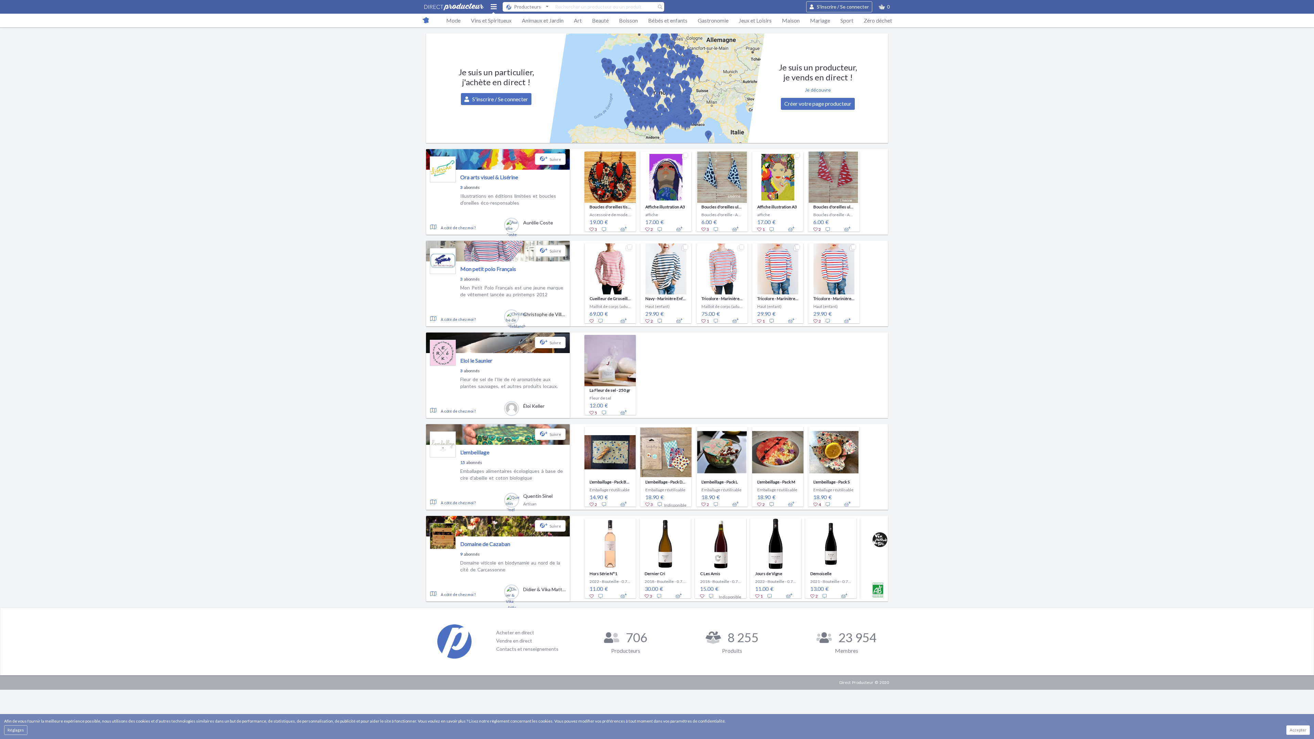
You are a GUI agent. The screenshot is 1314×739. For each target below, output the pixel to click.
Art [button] (578, 20)
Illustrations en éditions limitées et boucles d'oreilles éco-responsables (508, 199)
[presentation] (576, 190)
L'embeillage (474, 452)
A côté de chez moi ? (458, 227)
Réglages (16, 730)
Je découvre (818, 90)
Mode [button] (453, 20)
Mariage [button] (820, 20)
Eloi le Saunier (476, 360)
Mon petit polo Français (488, 268)
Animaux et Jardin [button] (543, 20)
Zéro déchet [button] (878, 20)
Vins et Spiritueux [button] (491, 20)
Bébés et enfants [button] (667, 20)
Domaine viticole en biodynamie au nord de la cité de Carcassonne (510, 566)
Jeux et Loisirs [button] (755, 20)
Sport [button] (846, 20)
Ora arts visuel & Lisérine (489, 177)
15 (462, 462)
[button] (884, 6)
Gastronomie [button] (713, 20)
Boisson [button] (628, 20)
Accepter (1298, 730)
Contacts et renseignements (527, 649)
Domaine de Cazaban (485, 544)
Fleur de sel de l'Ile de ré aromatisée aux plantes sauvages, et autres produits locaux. (509, 382)
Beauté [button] (600, 20)
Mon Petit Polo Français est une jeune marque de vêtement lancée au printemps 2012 (511, 291)
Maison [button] (791, 20)
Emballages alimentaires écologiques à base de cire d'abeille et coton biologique (511, 474)
